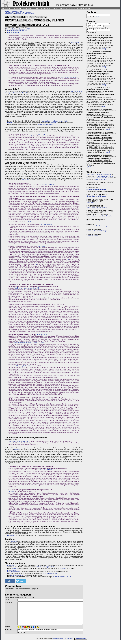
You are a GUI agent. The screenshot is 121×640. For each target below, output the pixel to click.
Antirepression (17, 8)
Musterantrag (11, 570)
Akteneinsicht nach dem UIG (62, 577)
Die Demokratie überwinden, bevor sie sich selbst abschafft (100, 177)
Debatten (55, 8)
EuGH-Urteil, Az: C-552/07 (69, 77)
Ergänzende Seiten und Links (96, 189)
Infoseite (53, 123)
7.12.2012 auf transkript (50, 573)
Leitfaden (10, 123)
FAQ (65, 638)
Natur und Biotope (16, 11)
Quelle (30, 221)
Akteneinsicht (27, 12)
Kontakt (54, 638)
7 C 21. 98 (41, 134)
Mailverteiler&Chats (100, 179)
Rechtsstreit (11, 535)
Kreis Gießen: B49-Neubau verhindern (98, 174)
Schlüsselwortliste (92, 236)
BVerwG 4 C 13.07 (48, 185)
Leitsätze (11, 491)
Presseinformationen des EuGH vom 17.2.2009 (29, 343)
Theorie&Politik (45, 8)
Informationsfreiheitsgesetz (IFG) (16, 30)
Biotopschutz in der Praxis (94, 221)
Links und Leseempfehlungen (96, 196)
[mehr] (104, 49)
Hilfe (97, 17)
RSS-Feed (70, 638)
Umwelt (36, 8)
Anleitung (15, 568)
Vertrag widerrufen (81, 638)
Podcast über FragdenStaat (45, 567)
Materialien (80, 8)
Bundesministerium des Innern (18, 441)
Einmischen (18, 12)
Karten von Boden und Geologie (96, 231)
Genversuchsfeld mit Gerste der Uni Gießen (54, 121)
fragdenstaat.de (12, 565)
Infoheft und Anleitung (14, 572)
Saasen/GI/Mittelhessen (67, 8)
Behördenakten (29, 13)
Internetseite (75, 42)
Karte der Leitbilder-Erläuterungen (97, 226)
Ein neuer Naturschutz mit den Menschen (99, 216)
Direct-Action (6, 8)
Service (87, 8)
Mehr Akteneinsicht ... (13, 32)
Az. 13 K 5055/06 (46, 224)
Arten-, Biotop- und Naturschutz (96, 208)
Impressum (60, 638)
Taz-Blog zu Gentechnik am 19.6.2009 (27, 288)
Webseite (17, 449)
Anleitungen (90, 203)
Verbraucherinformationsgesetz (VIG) (18, 29)
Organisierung (27, 8)
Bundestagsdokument (17, 575)
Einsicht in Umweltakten (45, 124)
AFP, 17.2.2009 (42, 334)
